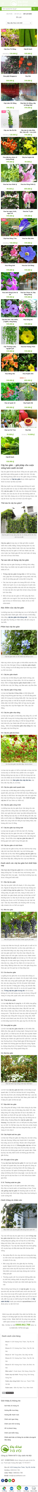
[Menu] (2, 3)
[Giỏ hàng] (34, 3)
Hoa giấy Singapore (10, 76)
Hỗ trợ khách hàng (10, 1428)
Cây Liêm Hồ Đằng (10, 103)
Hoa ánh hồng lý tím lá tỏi (10, 293)
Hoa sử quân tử (10, 403)
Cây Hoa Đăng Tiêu (10, 238)
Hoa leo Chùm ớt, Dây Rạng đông (28, 293)
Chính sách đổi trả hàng (12, 1424)
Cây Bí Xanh (28, 49)
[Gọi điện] (19, 1488)
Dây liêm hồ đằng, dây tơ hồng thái (28, 104)
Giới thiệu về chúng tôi (11, 1406)
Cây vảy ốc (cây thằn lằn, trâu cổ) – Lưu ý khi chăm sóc (28, 132)
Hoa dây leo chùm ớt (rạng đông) (10, 158)
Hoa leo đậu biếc (28, 238)
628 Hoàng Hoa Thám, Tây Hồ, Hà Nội (22, 1467)
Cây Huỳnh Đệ (28, 403)
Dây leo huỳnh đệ (28, 157)
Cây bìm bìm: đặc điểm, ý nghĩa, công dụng (10, 320)
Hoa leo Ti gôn (28, 211)
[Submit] (34, 9)
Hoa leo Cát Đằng (28, 265)
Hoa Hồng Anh (10, 265)
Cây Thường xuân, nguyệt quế (10, 347)
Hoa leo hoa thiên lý (10, 184)
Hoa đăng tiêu (10, 374)
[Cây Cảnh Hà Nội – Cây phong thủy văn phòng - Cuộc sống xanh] (19, 3)
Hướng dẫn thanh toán (11, 1415)
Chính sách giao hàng (11, 1419)
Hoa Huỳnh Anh (28, 374)
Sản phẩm (9, 14)
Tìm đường (4, 1491)
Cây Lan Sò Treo (10, 430)
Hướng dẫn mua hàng (11, 1410)
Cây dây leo (17, 14)
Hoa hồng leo (28, 319)
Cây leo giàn (16, 479)
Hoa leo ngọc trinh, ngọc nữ (10, 212)
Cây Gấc (28, 76)
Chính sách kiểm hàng (11, 1433)
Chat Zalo (11, 1491)
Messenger (26, 1491)
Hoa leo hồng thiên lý (28, 184)
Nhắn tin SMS (33, 1491)
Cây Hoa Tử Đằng (10, 49)
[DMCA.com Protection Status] (8, 1393)
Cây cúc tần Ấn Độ (10, 130)
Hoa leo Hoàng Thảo (28, 347)
